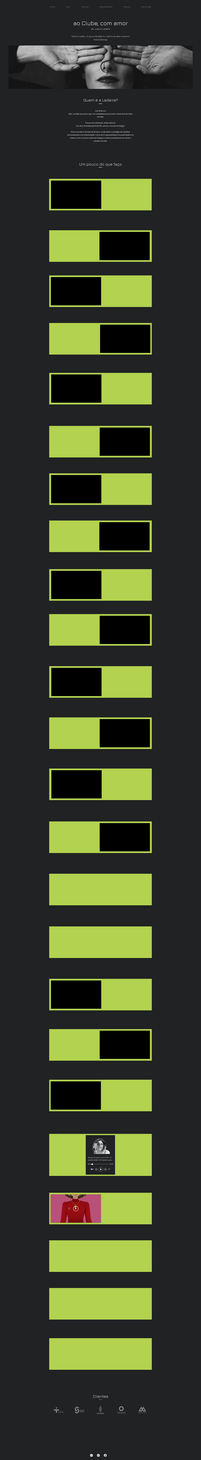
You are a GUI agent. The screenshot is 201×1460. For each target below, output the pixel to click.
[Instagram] (98, 1455)
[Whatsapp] (91, 1455)
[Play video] (75, 1208)
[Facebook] (105, 1455)
